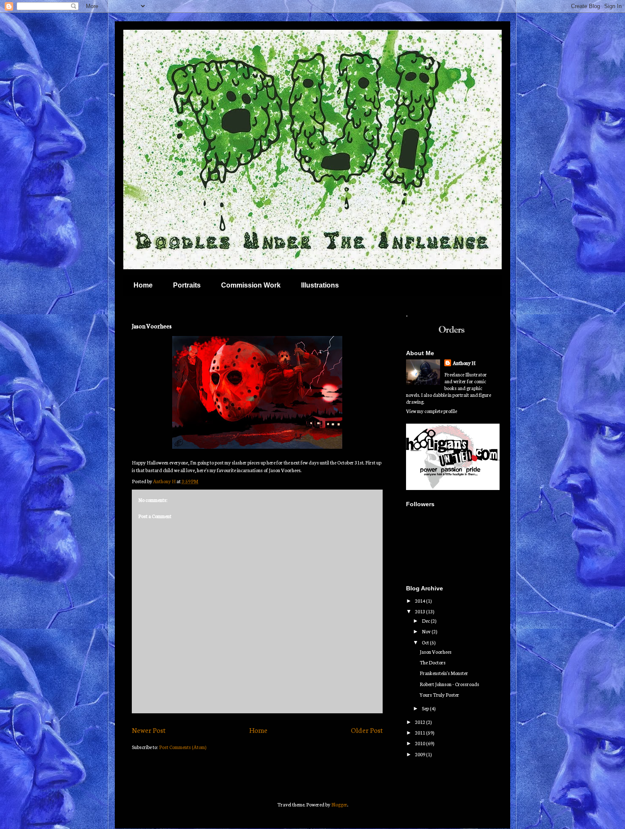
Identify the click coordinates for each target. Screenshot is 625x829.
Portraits (187, 285)
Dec (426, 620)
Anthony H (464, 362)
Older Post (367, 730)
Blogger (339, 804)
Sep (426, 708)
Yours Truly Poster (439, 694)
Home (143, 285)
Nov (427, 631)
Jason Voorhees (436, 651)
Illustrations (320, 285)
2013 (420, 611)
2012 (420, 721)
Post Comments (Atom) (182, 747)
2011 (420, 732)
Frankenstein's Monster (444, 672)
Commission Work (251, 285)
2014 (420, 600)
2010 (420, 743)
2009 (420, 754)
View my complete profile (431, 410)
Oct (426, 642)
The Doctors (433, 662)
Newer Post (148, 730)
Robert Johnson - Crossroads (449, 684)
